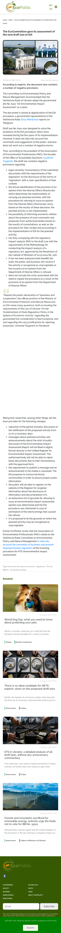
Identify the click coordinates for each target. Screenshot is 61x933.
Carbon (23, 708)
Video (30, 892)
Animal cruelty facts (24, 642)
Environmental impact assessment (21, 566)
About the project (35, 895)
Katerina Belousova (49, 80)
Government (8, 885)
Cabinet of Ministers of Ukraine (33, 840)
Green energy (8, 895)
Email (8, 906)
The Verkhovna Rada (18, 570)
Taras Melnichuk (29, 119)
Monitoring (7, 898)
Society (6, 888)
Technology (33, 885)
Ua (50, 9)
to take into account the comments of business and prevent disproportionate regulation (28, 544)
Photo (30, 888)
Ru (50, 5)
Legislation (40, 566)
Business (6, 892)
